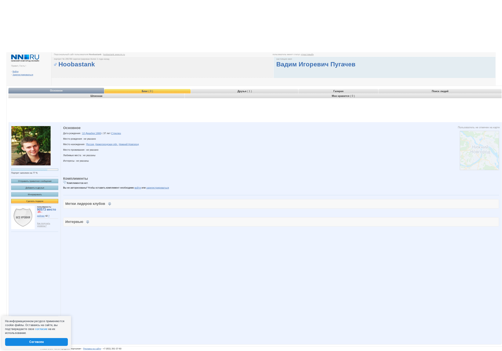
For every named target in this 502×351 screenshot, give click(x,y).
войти (138, 187)
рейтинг (41, 216)
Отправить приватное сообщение (35, 181)
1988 (98, 133)
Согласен (36, 342)
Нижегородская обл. (106, 144)
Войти (15, 71)
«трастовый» (307, 54)
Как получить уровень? (43, 224)
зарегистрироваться (157, 187)
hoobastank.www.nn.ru (114, 54)
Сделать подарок (34, 201)
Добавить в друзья (34, 188)
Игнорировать (35, 194)
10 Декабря (88, 133)
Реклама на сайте (92, 348)
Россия (90, 144)
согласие (41, 329)
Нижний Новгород (129, 144)
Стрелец (116, 133)
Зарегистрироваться (23, 74)
